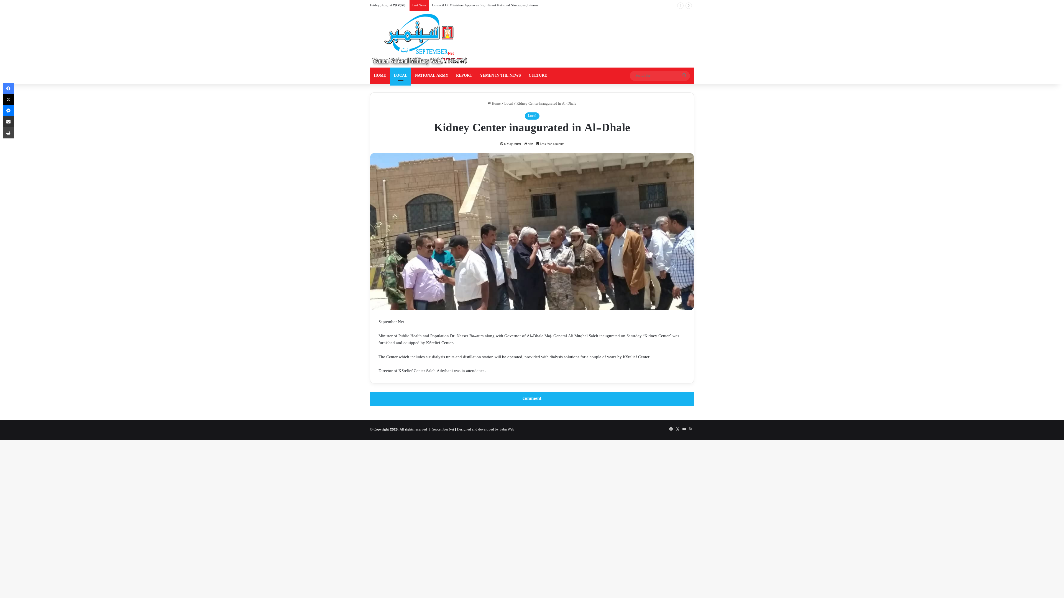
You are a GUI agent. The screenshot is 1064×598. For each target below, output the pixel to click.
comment (532, 399)
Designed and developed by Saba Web (485, 430)
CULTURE (538, 76)
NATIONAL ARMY (431, 76)
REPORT (464, 76)
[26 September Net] (420, 39)
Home (496, 104)
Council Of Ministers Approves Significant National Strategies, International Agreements (498, 5)
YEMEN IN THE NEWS (500, 76)
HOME (380, 76)
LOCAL (400, 76)
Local (508, 104)
